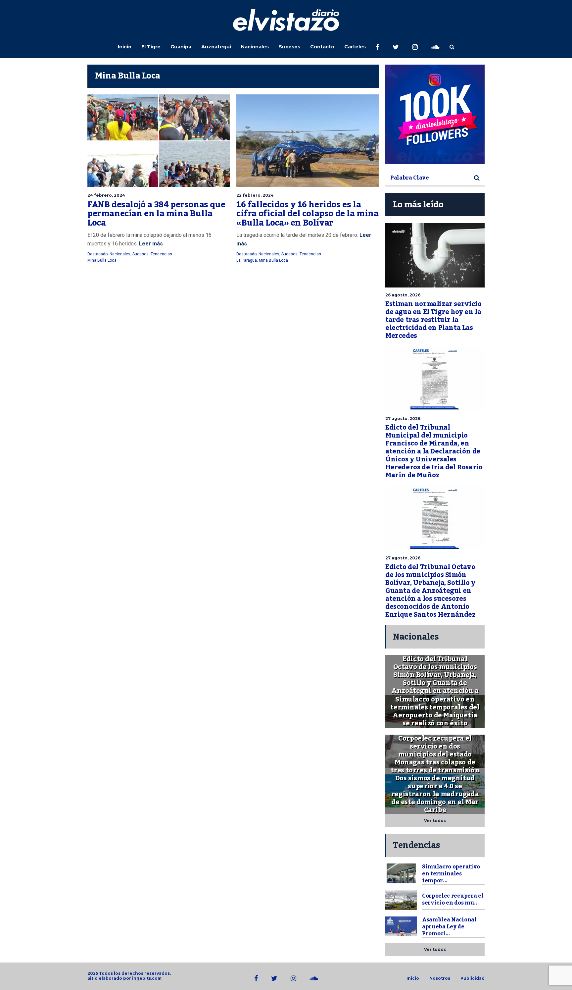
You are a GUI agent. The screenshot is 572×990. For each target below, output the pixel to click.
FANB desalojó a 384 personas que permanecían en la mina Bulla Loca (156, 213)
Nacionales (255, 47)
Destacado (97, 254)
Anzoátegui (216, 47)
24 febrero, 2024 (106, 195)
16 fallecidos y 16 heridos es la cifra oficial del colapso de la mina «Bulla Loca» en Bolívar (307, 213)
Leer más (150, 243)
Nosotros (439, 978)
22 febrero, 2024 (255, 195)
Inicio (124, 47)
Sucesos (289, 47)
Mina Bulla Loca (102, 260)
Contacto (322, 47)
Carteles (355, 47)
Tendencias (161, 254)
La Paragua (246, 260)
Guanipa (180, 47)
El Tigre (151, 47)
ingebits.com (147, 978)
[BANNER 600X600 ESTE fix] (435, 114)
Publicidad (472, 978)
